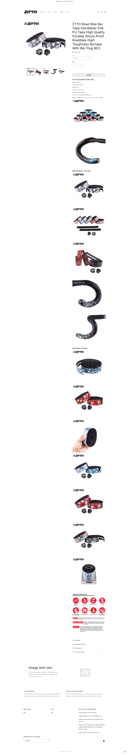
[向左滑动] (25, 71)
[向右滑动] (67, 71)
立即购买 (88, 75)
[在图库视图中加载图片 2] (38, 71)
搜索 (24, 712)
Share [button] (75, 656)
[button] (55, 12)
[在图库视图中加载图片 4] (53, 71)
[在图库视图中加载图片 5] (61, 71)
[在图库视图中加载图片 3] (46, 71)
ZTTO (63, 751)
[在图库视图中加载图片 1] (30, 71)
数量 (73, 62)
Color (73, 55)
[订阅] (48, 741)
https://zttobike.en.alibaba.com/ (91, 732)
